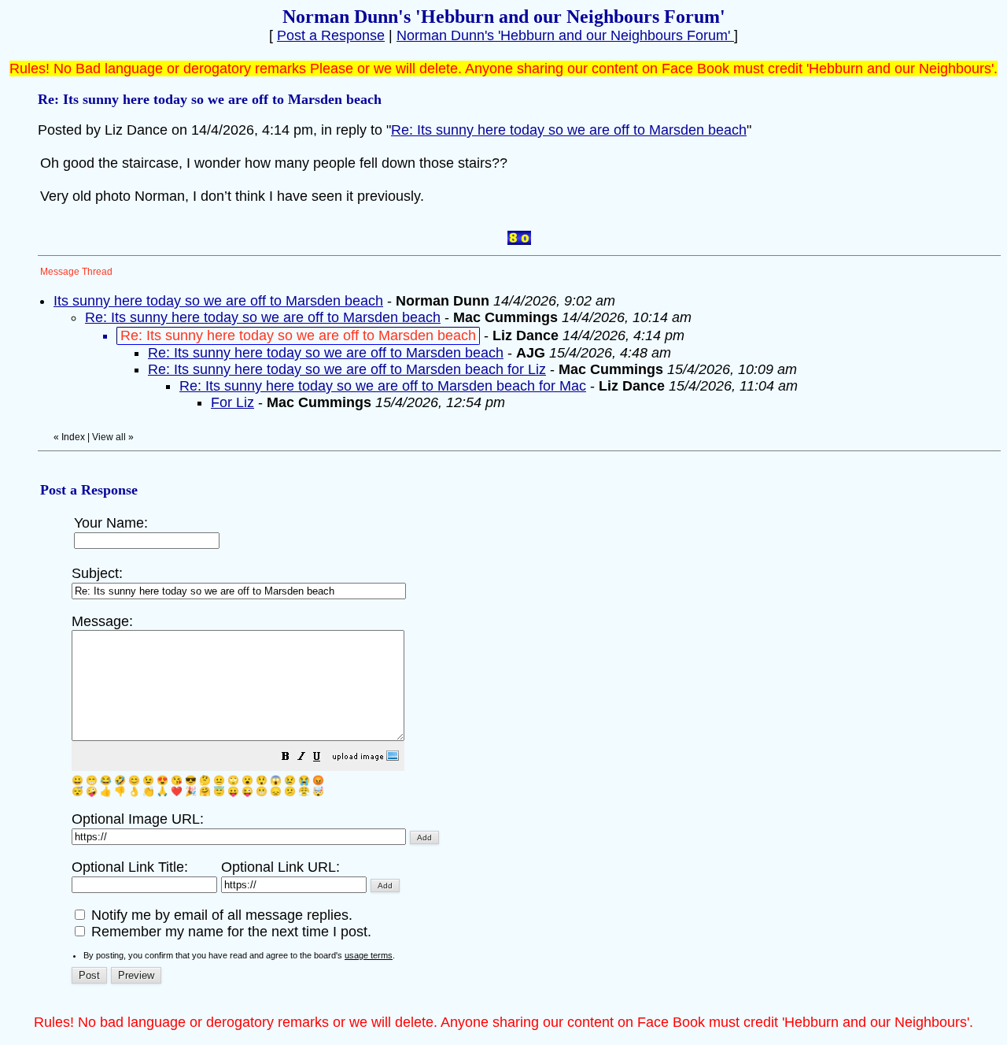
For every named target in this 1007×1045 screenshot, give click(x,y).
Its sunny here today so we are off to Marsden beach (218, 301)
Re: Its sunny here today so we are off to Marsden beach (569, 130)
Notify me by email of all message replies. (219, 915)
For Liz (232, 402)
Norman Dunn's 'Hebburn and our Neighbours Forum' (565, 35)
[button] (285, 757)
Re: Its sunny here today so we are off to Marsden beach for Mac (382, 386)
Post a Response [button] (331, 35)
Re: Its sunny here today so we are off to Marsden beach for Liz (347, 369)
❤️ (177, 791)
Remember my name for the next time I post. (229, 931)
